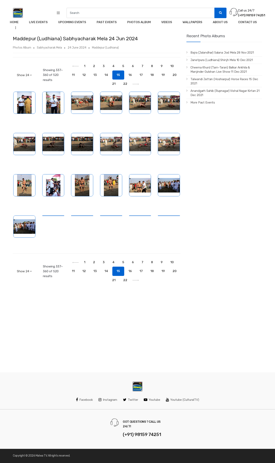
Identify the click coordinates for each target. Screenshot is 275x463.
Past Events (107, 22)
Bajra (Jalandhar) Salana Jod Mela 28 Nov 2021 (222, 52)
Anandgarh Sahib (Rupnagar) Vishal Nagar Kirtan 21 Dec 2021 (224, 93)
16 (130, 75)
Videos (166, 22)
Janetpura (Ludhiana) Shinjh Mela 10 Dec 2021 (221, 60)
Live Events (38, 22)
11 (73, 75)
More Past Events (202, 102)
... (14, 27)
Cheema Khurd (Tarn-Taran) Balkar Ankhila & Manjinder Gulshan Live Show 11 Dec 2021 (220, 70)
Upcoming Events (72, 22)
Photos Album (139, 22)
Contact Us (247, 22)
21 (114, 84)
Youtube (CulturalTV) (184, 400)
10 (172, 66)
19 (163, 75)
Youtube (154, 400)
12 (84, 75)
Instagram (110, 400)
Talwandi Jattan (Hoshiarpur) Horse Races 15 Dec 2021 (224, 81)
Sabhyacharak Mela (49, 47)
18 (152, 75)
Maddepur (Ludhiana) (105, 47)
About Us (220, 22)
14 (106, 75)
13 (95, 75)
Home (14, 22)
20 (175, 75)
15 (118, 75)
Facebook (86, 400)
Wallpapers (192, 22)
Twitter (133, 400)
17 (141, 75)
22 (125, 84)
